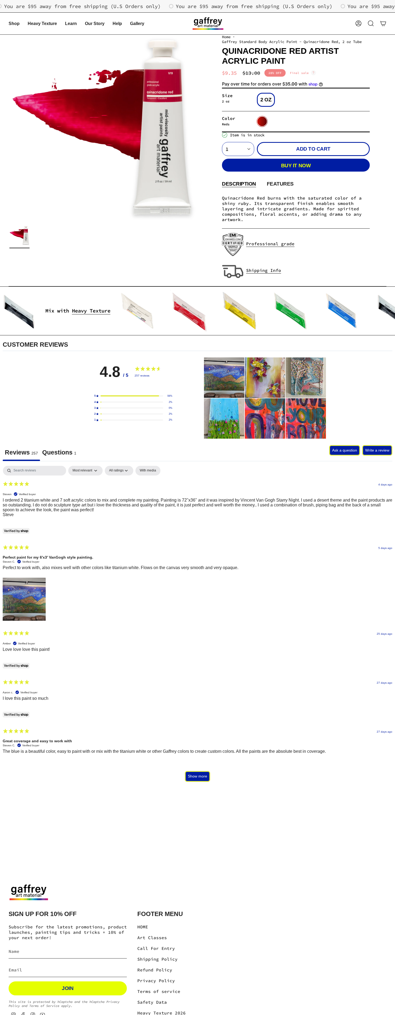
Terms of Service (44, 1006)
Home (226, 36)
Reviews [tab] (21, 452)
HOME (142, 926)
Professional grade (270, 243)
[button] (14, 23)
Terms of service (158, 991)
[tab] (59, 453)
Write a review (377, 450)
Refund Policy (154, 970)
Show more (197, 776)
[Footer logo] (29, 892)
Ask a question (344, 450)
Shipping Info (263, 270)
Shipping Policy (157, 959)
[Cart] (383, 23)
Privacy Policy (156, 980)
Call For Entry (156, 948)
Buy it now (296, 165)
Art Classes (152, 937)
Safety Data (152, 1002)
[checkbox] (147, 470)
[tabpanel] (197, 626)
